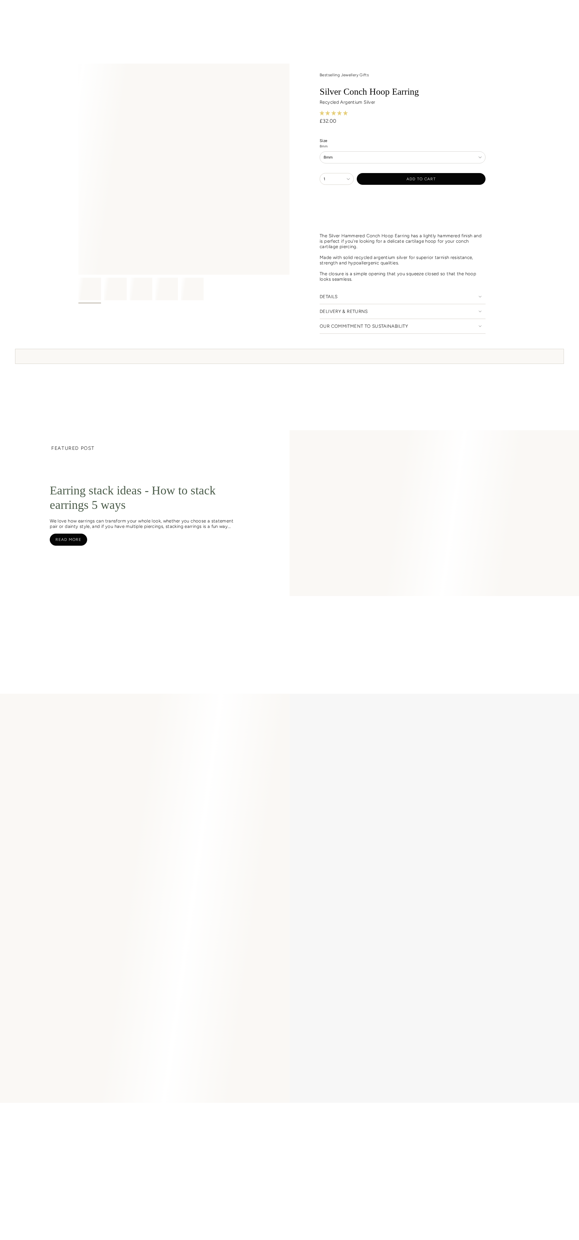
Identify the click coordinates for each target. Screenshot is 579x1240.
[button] (150, 27)
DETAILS (329, 296)
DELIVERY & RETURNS (344, 311)
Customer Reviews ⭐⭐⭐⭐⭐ (124, 1116)
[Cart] (560, 13)
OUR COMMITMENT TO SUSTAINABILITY (364, 326)
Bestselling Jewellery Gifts (344, 75)
